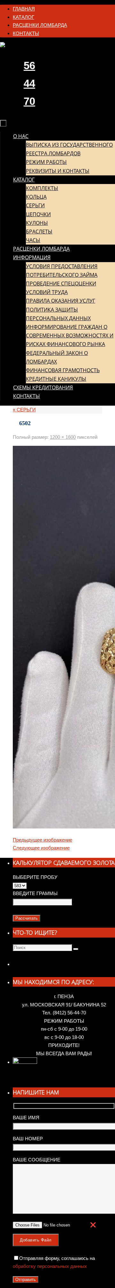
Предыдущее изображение (42, 840)
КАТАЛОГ (23, 17)
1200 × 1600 (63, 437)
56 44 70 (29, 83)
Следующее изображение (41, 847)
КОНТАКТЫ (26, 33)
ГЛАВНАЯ (24, 8)
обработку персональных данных (50, 1266)
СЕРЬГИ (24, 409)
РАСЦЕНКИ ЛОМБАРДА (40, 25)
